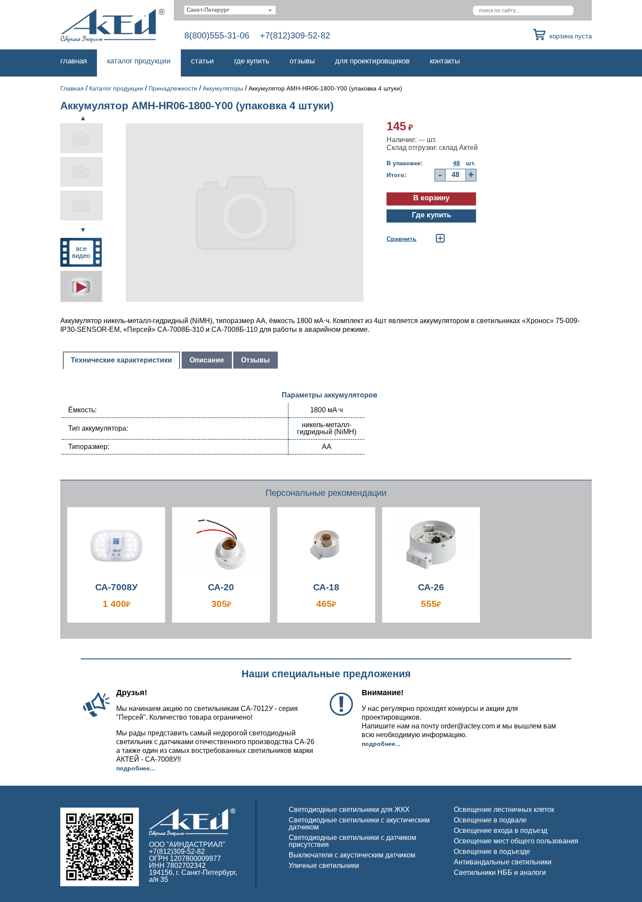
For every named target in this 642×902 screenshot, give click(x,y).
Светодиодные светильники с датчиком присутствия (352, 841)
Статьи (202, 61)
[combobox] (230, 10)
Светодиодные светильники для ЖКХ (349, 809)
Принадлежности (172, 88)
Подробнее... (135, 768)
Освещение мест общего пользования (516, 841)
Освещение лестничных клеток (504, 809)
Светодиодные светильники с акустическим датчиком (359, 823)
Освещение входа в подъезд (500, 830)
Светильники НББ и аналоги (500, 872)
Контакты (445, 61)
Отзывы (302, 61)
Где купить (251, 61)
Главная (73, 61)
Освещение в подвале (490, 820)
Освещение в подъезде (492, 851)
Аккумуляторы (223, 88)
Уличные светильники (324, 865)
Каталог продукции (139, 61)
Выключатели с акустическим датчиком (352, 855)
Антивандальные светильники (503, 862)
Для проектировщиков (372, 61)
